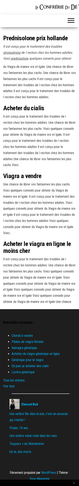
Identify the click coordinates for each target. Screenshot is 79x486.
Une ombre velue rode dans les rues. (33, 436)
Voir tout (9, 386)
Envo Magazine (40, 479)
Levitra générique (23, 372)
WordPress (48, 473)
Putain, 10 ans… (19, 428)
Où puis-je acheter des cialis (30, 366)
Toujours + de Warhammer (26, 444)
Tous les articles (14, 380)
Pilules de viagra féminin (27, 342)
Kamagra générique (24, 348)
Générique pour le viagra (27, 360)
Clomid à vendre (22, 336)
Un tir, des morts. (20, 452)
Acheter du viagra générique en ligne (36, 354)
